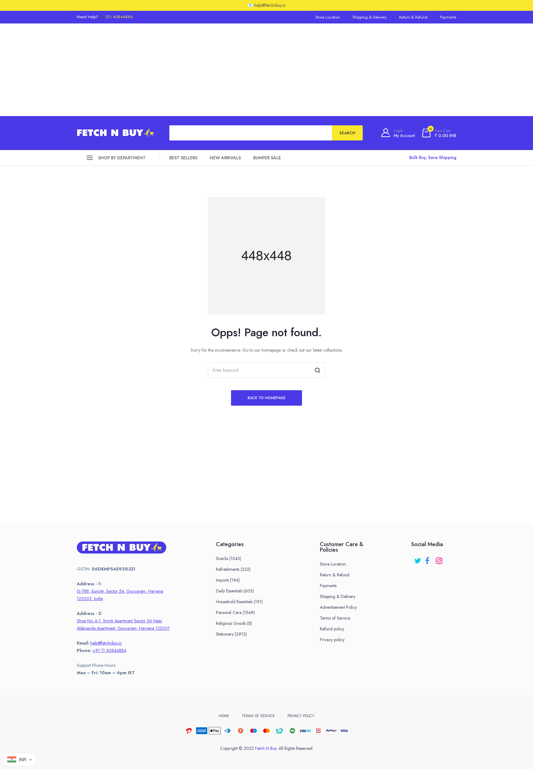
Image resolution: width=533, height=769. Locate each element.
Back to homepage (267, 398)
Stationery (231, 634)
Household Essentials (239, 602)
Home (224, 716)
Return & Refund (413, 17)
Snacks (228, 558)
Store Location (328, 17)
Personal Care (235, 612)
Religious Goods (234, 623)
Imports (228, 580)
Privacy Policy (300, 716)
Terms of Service (335, 618)
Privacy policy (332, 640)
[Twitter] (418, 558)
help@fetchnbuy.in (106, 643)
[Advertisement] (266, 70)
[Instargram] (440, 558)
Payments (448, 17)
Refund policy (332, 629)
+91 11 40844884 (109, 650)
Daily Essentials (235, 591)
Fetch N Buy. (266, 748)
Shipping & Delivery (369, 17)
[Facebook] (429, 558)
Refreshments (233, 569)
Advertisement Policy (338, 607)
